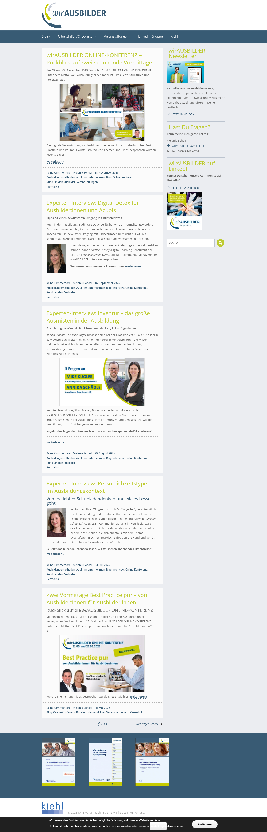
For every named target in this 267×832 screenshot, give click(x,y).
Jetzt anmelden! (183, 114)
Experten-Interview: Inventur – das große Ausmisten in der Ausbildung (98, 316)
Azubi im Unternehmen (90, 177)
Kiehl (174, 36)
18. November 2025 (107, 172)
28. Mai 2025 (102, 707)
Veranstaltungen (116, 36)
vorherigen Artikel (147, 724)
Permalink (53, 186)
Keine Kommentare (59, 172)
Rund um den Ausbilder (61, 182)
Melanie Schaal (82, 172)
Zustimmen (205, 824)
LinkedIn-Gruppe (150, 36)
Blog (45, 36)
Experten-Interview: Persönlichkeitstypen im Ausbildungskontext (99, 487)
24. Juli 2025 (102, 565)
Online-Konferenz (124, 177)
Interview (118, 287)
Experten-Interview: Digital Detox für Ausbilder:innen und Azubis (93, 206)
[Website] (74, 14)
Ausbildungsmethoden (61, 177)
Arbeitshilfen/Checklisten (76, 36)
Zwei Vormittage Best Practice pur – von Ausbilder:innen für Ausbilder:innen (97, 598)
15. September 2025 (107, 283)
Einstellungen (158, 826)
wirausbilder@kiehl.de (188, 146)
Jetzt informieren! (185, 187)
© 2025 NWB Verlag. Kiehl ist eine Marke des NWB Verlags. (106, 812)
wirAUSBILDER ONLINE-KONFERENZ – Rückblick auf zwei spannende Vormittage (99, 58)
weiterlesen (54, 161)
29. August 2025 (105, 453)
